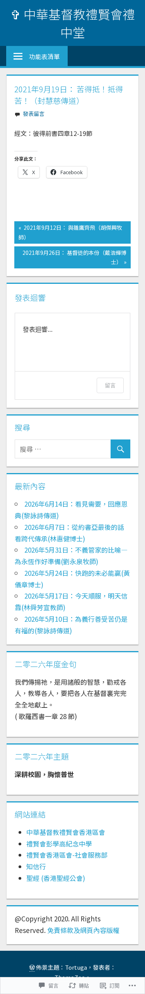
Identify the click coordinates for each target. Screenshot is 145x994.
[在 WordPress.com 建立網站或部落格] (32, 967)
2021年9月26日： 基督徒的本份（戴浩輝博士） (70, 257)
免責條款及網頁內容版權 (83, 930)
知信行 (36, 866)
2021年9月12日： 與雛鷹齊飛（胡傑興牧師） (68, 232)
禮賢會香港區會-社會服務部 (66, 855)
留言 (110, 385)
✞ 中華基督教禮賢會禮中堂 (72, 23)
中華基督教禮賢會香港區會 (65, 832)
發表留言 (33, 113)
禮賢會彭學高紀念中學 (59, 843)
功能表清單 (44, 56)
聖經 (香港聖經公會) (55, 878)
